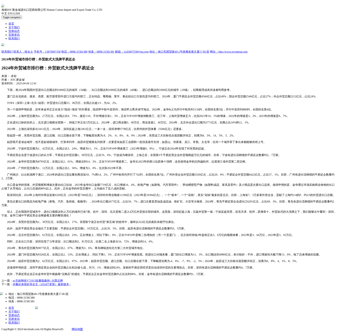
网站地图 (77, 329)
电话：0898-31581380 (74, 51)
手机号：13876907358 (47, 51)
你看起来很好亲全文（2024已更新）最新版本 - (42, 284)
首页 (11, 23)
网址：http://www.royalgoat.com (229, 51)
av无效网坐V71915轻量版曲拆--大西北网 (38, 280)
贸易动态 (14, 31)
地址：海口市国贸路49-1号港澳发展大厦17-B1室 (179, 51)
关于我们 (14, 27)
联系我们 (14, 38)
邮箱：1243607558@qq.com (132, 51)
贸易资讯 (14, 34)
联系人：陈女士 (23, 51)
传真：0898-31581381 (101, 51)
